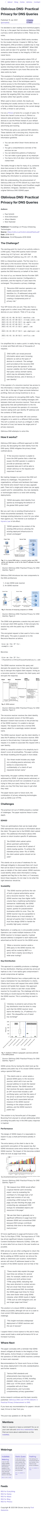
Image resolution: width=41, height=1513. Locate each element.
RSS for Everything (8, 1491)
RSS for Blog (5, 1499)
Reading (30, 20)
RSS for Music (6, 1497)
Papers (30, 22)
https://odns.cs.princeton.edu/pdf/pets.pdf (23, 232)
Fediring (32, 1457)
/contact (37, 2)
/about (9, 2)
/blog (16, 2)
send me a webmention (25, 1429)
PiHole (10, 113)
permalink (5, 23)
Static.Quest (20, 1457)
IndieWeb (5, 1435)
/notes (22, 2)
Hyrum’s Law (5, 521)
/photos (29, 2)
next (10, 1477)
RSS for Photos (6, 1502)
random (21, 1472)
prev (3, 1477)
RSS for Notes (6, 1494)
